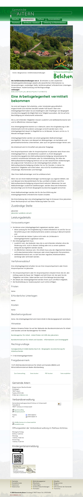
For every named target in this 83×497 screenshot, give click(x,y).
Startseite (15, 481)
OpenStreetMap (19, 410)
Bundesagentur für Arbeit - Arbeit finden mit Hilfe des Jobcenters (35, 335)
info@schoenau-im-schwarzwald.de (25, 422)
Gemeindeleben (54, 19)
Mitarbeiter (36, 483)
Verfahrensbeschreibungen (41, 487)
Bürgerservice (28, 19)
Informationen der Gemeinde (62, 487)
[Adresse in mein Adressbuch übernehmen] (60, 405)
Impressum (15, 485)
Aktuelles (15, 19)
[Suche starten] (10, 16)
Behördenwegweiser (39, 481)
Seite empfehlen (65, 373)
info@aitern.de (23, 395)
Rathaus (41, 19)
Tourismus (16, 23)
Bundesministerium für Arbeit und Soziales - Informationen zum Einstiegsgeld (39, 340)
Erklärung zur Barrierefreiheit (55, 23)
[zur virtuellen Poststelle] (24, 473)
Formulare (36, 488)
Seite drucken (34, 373)
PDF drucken (49, 373)
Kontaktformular (19, 424)
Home (14, 73)
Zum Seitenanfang (19, 373)
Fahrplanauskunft (19, 412)
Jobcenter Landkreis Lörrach (21, 213)
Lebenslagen (37, 485)
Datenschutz (16, 487)
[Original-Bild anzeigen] (17, 464)
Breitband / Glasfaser (32, 23)
